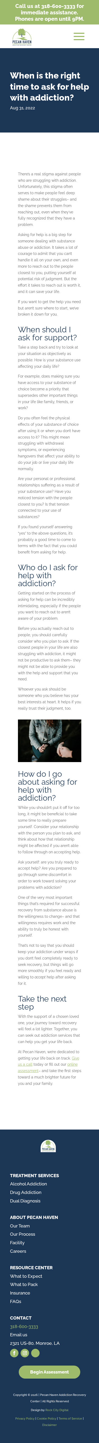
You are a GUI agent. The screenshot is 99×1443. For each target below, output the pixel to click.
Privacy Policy (25, 1418)
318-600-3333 (24, 1326)
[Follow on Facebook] (14, 1353)
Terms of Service (70, 1418)
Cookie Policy (47, 1418)
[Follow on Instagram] (25, 1353)
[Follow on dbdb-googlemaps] (35, 1353)
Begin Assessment (49, 1372)
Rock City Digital (56, 1410)
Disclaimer (49, 1425)
